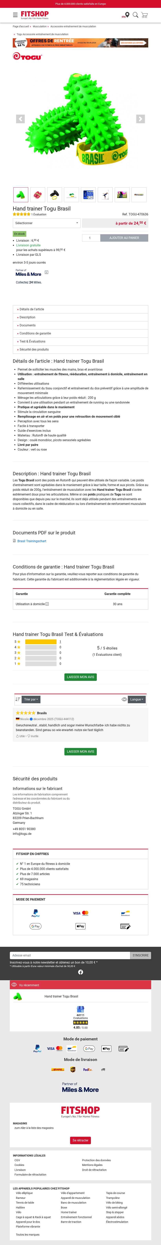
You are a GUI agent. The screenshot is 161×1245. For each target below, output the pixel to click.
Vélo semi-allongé (116, 1207)
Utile (22, 736)
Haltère (20, 1207)
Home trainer (69, 1212)
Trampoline (113, 1198)
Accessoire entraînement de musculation (73, 26)
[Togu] (27, 56)
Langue (135, 699)
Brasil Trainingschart (31, 541)
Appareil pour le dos (28, 1222)
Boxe (64, 1207)
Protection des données (96, 1160)
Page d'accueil (21, 26)
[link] (35, 913)
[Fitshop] (35, 15)
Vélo (18, 1212)
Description (27, 317)
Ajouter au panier (124, 238)
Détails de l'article (32, 309)
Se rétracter (80, 1140)
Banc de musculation (73, 1202)
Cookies (19, 1165)
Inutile (34, 736)
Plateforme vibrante (28, 1226)
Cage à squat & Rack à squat (33, 1217)
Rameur (21, 1198)
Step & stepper (115, 1212)
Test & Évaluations (32, 341)
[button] (20, 194)
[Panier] (145, 15)
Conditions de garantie (35, 333)
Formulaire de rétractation (30, 1174)
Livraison (20, 1170)
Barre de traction (71, 1222)
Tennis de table (25, 1202)
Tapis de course (115, 1193)
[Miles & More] (80, 1087)
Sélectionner (23, 223)
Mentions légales (92, 1165)
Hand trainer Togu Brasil (61, 996)
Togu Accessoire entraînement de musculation (42, 34)
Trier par (30, 699)
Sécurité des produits (34, 349)
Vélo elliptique (24, 1193)
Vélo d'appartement (73, 1193)
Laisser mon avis (80, 677)
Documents (28, 325)
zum (34, 1128)
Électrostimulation (117, 1222)
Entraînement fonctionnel (76, 1217)
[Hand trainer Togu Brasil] (27, 996)
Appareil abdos (115, 1217)
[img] (46, 272)
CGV (17, 1160)
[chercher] (135, 15)
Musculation (40, 26)
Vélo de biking (114, 1202)
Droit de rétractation (94, 1170)
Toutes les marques (27, 1234)
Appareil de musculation (75, 1198)
